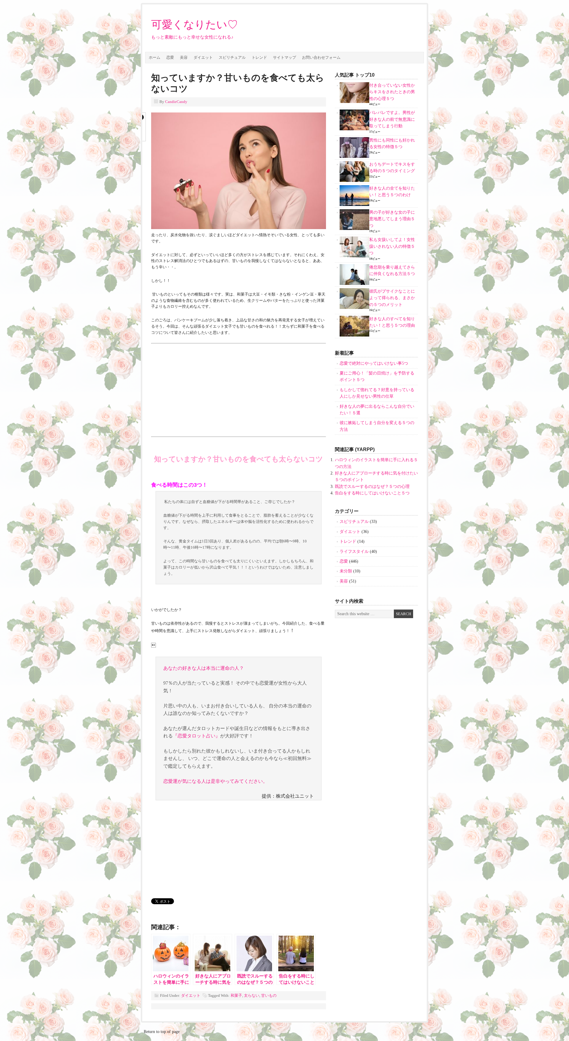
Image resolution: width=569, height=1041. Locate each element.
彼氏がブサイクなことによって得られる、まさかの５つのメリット (392, 298)
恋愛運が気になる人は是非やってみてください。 (215, 781)
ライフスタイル (354, 551)
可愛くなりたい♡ (194, 25)
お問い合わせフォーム (321, 57)
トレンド (259, 57)
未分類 (346, 571)
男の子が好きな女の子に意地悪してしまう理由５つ (392, 219)
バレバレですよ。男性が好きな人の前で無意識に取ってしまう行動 (392, 119)
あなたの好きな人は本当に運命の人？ (203, 668)
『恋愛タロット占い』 (196, 735)
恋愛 (170, 57)
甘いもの (268, 995)
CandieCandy (176, 101)
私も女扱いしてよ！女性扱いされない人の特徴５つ (392, 246)
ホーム (154, 57)
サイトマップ (284, 57)
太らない (251, 995)
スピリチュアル (232, 57)
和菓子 (236, 995)
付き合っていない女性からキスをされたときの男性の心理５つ (392, 92)
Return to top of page (162, 1031)
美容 (184, 57)
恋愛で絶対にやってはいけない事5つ (374, 363)
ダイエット (203, 57)
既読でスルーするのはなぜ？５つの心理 (372, 486)
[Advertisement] (201, 387)
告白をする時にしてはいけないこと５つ (372, 493)
